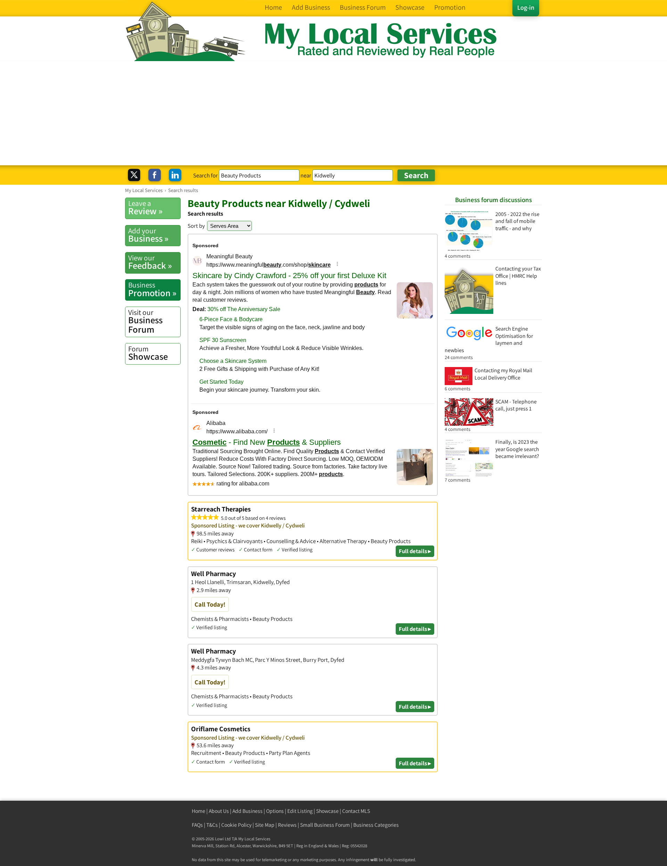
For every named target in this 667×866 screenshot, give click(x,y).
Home (198, 811)
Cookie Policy (236, 825)
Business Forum (145, 321)
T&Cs (212, 825)
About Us (219, 811)
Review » (145, 207)
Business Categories (376, 825)
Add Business (247, 811)
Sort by (196, 226)
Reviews (287, 825)
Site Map (264, 825)
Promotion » (152, 289)
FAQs (197, 825)
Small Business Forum (325, 825)
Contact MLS (356, 811)
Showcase (148, 353)
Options (275, 811)
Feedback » (150, 262)
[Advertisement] (333, 113)
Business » (148, 235)
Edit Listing (300, 811)
